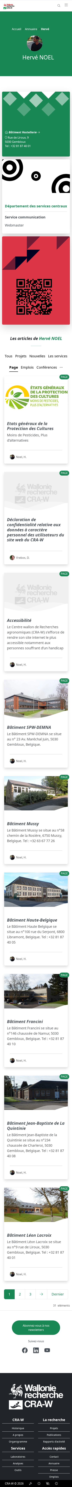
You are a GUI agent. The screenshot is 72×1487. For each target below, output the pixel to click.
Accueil (16, 29)
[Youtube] (47, 1350)
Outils (18, 1470)
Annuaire (31, 29)
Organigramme (18, 1441)
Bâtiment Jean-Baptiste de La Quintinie (35, 1125)
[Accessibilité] (47, 1483)
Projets (21, 356)
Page (13, 367)
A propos (18, 1435)
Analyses (18, 1463)
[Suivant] (41, 1294)
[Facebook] (25, 1350)
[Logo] (36, 1396)
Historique (18, 1428)
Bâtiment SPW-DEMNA (29, 727)
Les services (57, 356)
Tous (8, 356)
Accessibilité (19, 620)
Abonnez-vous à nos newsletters (36, 1328)
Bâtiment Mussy (23, 823)
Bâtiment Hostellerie (23, 132)
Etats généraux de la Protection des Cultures (30, 426)
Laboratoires (18, 1456)
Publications (54, 1435)
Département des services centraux (36, 206)
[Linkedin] (36, 1350)
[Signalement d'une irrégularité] (56, 1483)
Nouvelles (37, 356)
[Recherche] (59, 5)
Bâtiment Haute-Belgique (32, 920)
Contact (54, 1456)
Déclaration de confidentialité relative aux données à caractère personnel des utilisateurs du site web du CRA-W (35, 530)
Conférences (47, 367)
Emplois (27, 367)
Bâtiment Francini (25, 1021)
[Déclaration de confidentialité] (30, 1483)
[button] (61, 367)
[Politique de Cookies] (39, 1483)
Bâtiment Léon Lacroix (29, 1235)
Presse (54, 1470)
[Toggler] (66, 5)
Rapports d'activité (54, 1441)
